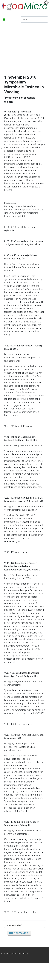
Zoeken (15, 19)
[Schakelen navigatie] (4, 20)
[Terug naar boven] (44, 958)
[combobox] (34, 19)
